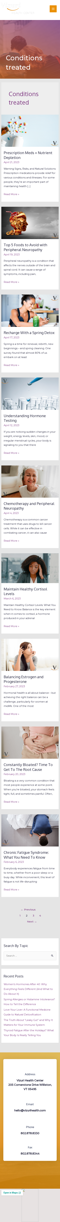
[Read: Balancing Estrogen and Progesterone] (30, 654)
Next (32, 921)
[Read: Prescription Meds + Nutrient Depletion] (30, 130)
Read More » (11, 194)
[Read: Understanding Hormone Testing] (30, 393)
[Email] (30, 1097)
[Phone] (30, 1120)
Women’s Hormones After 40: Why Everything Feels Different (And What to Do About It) (28, 989)
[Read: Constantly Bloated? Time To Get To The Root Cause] (30, 742)
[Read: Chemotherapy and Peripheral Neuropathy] (30, 481)
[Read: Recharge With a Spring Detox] (30, 310)
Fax (30, 1147)
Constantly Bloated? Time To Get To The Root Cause (28, 767)
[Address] (30, 1067)
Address (30, 1074)
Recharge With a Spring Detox (29, 332)
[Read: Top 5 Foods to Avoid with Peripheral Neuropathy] (30, 222)
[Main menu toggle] (53, 8)
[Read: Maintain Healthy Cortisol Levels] (30, 567)
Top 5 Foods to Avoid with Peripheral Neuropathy (25, 247)
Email (30, 1104)
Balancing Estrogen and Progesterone (24, 679)
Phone (30, 1127)
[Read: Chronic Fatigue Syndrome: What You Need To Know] (30, 830)
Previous (28, 909)
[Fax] (30, 1141)
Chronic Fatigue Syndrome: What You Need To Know (26, 854)
